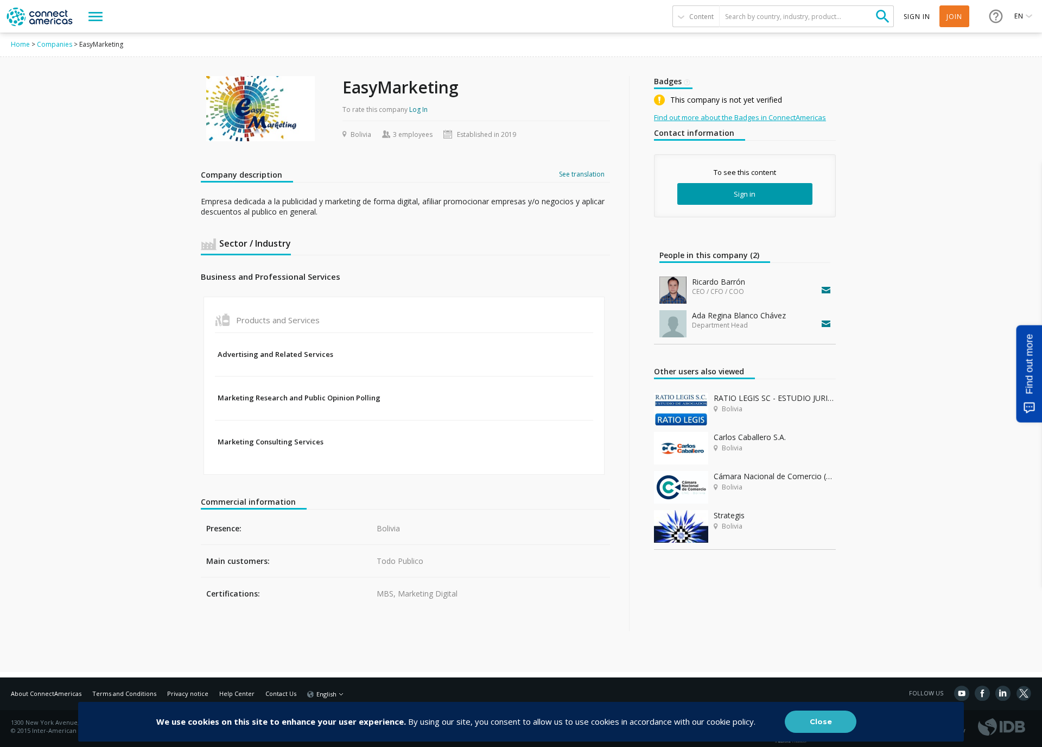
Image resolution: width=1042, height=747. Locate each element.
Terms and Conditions (124, 693)
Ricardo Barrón (718, 282)
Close (821, 721)
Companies (54, 44)
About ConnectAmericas (46, 693)
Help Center (237, 693)
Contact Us (280, 693)
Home (20, 44)
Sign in (744, 194)
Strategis (729, 515)
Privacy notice (187, 693)
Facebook (982, 693)
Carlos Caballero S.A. (750, 437)
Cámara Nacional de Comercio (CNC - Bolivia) (775, 476)
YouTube (961, 693)
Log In (418, 109)
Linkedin (1003, 693)
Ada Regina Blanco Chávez (739, 315)
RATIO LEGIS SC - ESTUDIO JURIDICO (775, 398)
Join (954, 16)
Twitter (1023, 693)
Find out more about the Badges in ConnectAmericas (740, 117)
